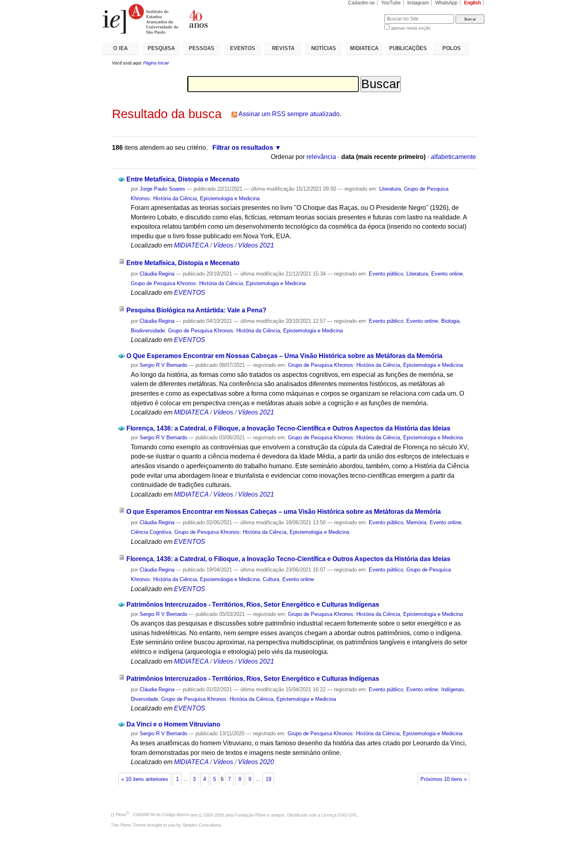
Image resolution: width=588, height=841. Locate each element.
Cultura (271, 579)
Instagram (418, 3)
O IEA (120, 48)
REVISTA (283, 48)
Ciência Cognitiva (151, 532)
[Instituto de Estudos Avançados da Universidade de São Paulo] (198, 19)
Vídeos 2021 (256, 245)
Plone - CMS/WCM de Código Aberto (152, 814)
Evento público (386, 274)
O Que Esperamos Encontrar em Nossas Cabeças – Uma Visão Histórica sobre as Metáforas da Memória (284, 355)
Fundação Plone (250, 814)
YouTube (391, 3)
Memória (416, 522)
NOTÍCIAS (323, 48)
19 (268, 779)
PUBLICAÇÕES (408, 48)
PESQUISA (161, 48)
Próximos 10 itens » (443, 779)
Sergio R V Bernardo (163, 365)
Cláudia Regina (157, 274)
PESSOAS (201, 48)
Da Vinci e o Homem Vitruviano (173, 724)
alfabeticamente (453, 156)
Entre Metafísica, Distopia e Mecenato (183, 179)
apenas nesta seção (410, 28)
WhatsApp (446, 3)
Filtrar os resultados (242, 147)
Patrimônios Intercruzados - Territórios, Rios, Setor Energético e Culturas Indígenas (252, 604)
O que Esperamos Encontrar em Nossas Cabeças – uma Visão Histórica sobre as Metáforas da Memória (283, 511)
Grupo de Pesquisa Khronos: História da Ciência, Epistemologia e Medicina (218, 283)
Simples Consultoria (201, 825)
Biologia (450, 321)
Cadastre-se (361, 3)
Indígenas (452, 689)
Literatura (390, 189)
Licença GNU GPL (339, 814)
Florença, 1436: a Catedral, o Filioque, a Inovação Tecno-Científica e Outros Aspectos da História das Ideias (288, 428)
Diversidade (144, 699)
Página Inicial (155, 62)
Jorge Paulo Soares (162, 189)
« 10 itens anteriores (144, 779)
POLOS (451, 48)
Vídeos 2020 (256, 762)
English (472, 3)
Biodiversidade (148, 331)
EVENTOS (242, 48)
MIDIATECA (364, 48)
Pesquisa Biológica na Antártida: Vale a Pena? (196, 310)
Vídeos (223, 245)
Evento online (447, 274)
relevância (321, 156)
